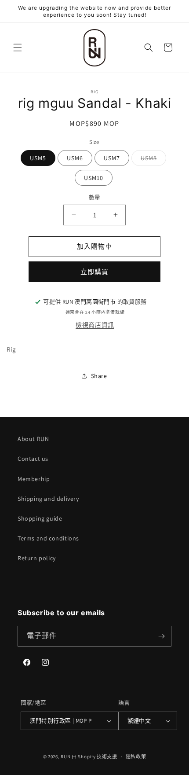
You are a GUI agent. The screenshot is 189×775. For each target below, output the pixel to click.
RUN (65, 756)
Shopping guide (40, 518)
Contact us (33, 459)
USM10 (93, 178)
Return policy (37, 558)
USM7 (112, 158)
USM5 (38, 158)
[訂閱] (161, 636)
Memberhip (34, 479)
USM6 (75, 158)
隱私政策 (136, 756)
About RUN (33, 439)
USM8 (152, 160)
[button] (17, 47)
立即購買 (94, 272)
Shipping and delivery (48, 499)
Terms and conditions (48, 538)
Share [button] (99, 376)
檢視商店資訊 (95, 325)
